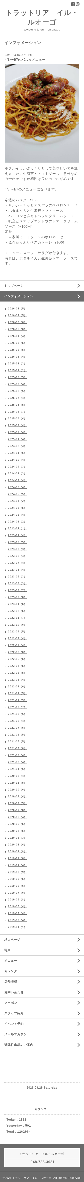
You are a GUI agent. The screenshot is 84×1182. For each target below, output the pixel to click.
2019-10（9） (17, 872)
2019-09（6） (17, 878)
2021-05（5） (17, 741)
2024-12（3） (17, 446)
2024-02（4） (17, 514)
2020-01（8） (17, 851)
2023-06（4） (17, 569)
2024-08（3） (17, 473)
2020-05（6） (17, 824)
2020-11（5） (17, 782)
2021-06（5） (17, 734)
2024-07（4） (17, 480)
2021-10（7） (17, 707)
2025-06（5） (17, 404)
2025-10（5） (17, 377)
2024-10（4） (17, 459)
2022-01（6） (17, 686)
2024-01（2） (17, 521)
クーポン (10, 1002)
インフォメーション (18, 296)
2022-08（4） (17, 638)
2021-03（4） (17, 755)
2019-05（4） (17, 906)
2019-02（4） (17, 920)
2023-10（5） (17, 542)
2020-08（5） (17, 803)
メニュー (10, 960)
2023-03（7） (17, 590)
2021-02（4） (17, 762)
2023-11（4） (17, 535)
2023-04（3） (17, 583)
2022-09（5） (17, 631)
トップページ (14, 285)
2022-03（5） (17, 672)
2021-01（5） (17, 769)
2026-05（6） (17, 329)
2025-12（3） (17, 363)
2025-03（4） (17, 425)
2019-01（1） (17, 927)
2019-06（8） (17, 899)
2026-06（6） (17, 322)
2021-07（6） (17, 727)
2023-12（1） (17, 528)
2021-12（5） (17, 693)
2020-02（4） (17, 844)
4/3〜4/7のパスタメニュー (25, 59)
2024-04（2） (17, 501)
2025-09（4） (17, 384)
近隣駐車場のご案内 (18, 1044)
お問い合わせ (14, 992)
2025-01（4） (17, 439)
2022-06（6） (17, 652)
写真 (7, 950)
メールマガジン (15, 1034)
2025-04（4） (17, 418)
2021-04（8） (17, 748)
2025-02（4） (17, 432)
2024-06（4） (17, 487)
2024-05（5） (17, 494)
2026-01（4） (17, 356)
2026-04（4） (17, 336)
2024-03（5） (17, 507)
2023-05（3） (17, 576)
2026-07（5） (17, 315)
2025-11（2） (17, 370)
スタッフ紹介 (14, 1013)
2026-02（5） (17, 349)
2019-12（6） (17, 858)
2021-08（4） (17, 720)
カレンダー (12, 971)
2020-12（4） (17, 775)
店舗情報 (10, 981)
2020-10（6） (17, 789)
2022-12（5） (17, 610)
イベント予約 (14, 1023)
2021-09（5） (17, 714)
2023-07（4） (17, 562)
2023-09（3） (17, 549)
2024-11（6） (17, 452)
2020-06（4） (17, 817)
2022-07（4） (17, 645)
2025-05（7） (17, 411)
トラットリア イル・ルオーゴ (32, 1177)
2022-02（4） (17, 679)
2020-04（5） (17, 830)
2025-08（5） (17, 391)
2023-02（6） (17, 597)
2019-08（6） (17, 885)
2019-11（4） (17, 865)
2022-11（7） (17, 617)
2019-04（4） (17, 913)
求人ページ (12, 939)
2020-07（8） (17, 810)
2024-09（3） (17, 466)
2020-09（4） (17, 796)
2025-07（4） (17, 397)
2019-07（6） (17, 892)
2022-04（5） (17, 665)
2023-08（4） (17, 555)
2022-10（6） (17, 624)
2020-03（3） (17, 837)
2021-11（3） (17, 700)
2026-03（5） (17, 342)
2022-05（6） (17, 659)
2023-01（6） (17, 604)
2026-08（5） (17, 308)
